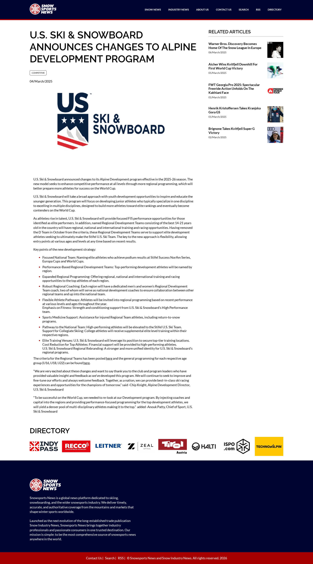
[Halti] (205, 447)
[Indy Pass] (44, 447)
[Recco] (76, 447)
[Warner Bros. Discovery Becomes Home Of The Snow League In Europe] (275, 50)
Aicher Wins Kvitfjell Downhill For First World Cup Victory (233, 66)
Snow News (153, 9)
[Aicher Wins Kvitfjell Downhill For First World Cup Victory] (275, 70)
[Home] (84, 485)
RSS (258, 9)
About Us (202, 9)
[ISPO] (237, 447)
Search (244, 9)
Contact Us (223, 9)
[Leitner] (108, 447)
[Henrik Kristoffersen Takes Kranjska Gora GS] (275, 114)
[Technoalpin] (269, 447)
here (109, 358)
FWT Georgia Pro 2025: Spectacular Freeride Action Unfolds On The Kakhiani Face (234, 88)
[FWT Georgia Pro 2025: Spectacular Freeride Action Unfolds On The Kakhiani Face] (275, 93)
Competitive (38, 73)
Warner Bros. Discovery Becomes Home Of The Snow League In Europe (234, 46)
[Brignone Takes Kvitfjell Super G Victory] (275, 135)
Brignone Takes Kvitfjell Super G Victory (231, 131)
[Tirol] (172, 447)
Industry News (178, 9)
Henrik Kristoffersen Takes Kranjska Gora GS (234, 110)
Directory (274, 9)
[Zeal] (140, 447)
